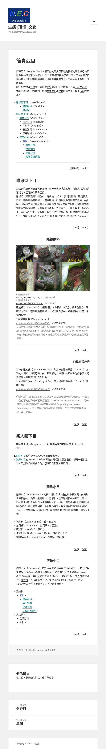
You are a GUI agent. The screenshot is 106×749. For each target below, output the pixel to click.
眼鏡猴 (26, 110)
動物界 (74, 168)
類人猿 (78, 188)
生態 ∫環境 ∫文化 (22, 27)
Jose (41, 650)
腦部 (35, 79)
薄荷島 (22, 396)
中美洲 (72, 494)
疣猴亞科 (30, 152)
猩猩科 (24, 579)
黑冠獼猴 (30, 148)
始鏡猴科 (28, 75)
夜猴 (32, 86)
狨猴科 (19, 521)
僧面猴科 (63, 498)
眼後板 (19, 83)
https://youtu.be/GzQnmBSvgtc (29, 303)
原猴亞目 (49, 463)
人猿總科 (46, 572)
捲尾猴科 (42, 498)
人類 (82, 90)
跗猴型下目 (22, 102)
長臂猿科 (51, 90)
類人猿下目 (22, 114)
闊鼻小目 (21, 455)
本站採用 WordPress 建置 (27, 743)
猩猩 (61, 90)
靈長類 (60, 444)
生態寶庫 (51, 650)
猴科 (66, 510)
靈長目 (36, 463)
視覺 (82, 79)
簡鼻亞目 (21, 71)
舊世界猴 (62, 459)
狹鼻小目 (21, 459)
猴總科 (29, 572)
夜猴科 (19, 529)
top (76, 227)
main (84, 168)
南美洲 (82, 494)
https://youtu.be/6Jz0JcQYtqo (28, 297)
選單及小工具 (94, 21)
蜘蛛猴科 (75, 498)
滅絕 (82, 71)
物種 (49, 86)
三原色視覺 (81, 86)
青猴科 (52, 498)
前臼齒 (44, 510)
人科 (83, 572)
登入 (32, 677)
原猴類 (43, 188)
